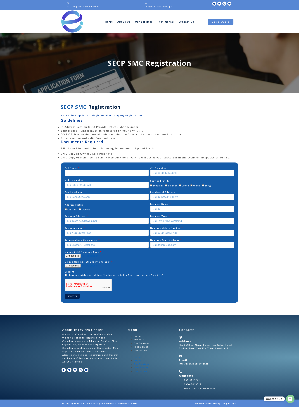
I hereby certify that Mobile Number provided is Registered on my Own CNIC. (115, 275)
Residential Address (162, 192)
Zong (208, 185)
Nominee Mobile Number (165, 228)
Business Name (159, 204)
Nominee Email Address (165, 240)
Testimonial (165, 21)
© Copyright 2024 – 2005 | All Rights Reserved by (90, 403)
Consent (69, 271)
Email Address (74, 192)
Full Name (71, 168)
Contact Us (186, 21)
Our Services (144, 21)
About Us (123, 21)
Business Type (159, 216)
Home (109, 21)
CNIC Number (158, 168)
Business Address (75, 216)
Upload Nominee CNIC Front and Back (88, 261)
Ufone (185, 185)
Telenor (172, 185)
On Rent (72, 209)
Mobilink (158, 185)
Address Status (74, 204)
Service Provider (160, 180)
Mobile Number (74, 180)
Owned (86, 209)
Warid (196, 185)
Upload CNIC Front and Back (82, 252)
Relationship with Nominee (81, 240)
